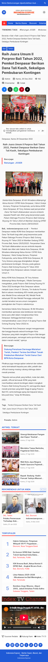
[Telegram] (36, 645)
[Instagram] (12, 645)
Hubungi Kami (27, 636)
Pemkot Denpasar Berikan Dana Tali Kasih (24, 405)
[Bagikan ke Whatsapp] (15, 89)
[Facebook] (8, 645)
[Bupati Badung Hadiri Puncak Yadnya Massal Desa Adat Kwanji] (10, 479)
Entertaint (43, 23)
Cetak (22, 83)
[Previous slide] (41, 489)
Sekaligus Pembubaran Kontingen (16, 413)
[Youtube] (22, 645)
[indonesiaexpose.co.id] (35, 504)
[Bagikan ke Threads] (27, 89)
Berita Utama (21, 23)
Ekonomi (33, 23)
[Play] (5, 627)
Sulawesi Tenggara (20, 591)
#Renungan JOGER (27, 30)
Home (10, 23)
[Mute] (39, 627)
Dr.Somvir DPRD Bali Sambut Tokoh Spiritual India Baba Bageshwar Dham (26, 555)
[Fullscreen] (43, 627)
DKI (4, 516)
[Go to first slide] (44, 489)
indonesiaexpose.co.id (36, 518)
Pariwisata (21, 557)
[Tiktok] (31, 645)
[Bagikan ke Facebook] (4, 89)
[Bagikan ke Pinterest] (21, 89)
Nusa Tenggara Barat (29, 546)
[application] (24, 617)
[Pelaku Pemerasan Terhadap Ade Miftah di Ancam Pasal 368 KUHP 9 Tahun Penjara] (12, 504)
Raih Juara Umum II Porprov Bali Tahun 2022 (20, 409)
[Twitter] (26, 645)
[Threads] (17, 645)
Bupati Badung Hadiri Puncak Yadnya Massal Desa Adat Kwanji (31, 478)
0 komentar (10, 83)
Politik (28, 557)
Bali (4, 49)
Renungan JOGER (13, 163)
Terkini (10, 49)
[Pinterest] (40, 645)
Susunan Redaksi (11, 636)
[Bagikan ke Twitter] (10, 89)
